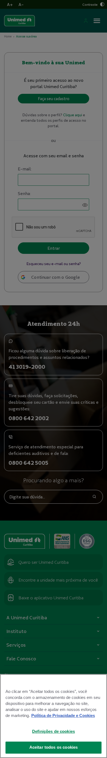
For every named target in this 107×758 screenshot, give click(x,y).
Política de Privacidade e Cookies (63, 715)
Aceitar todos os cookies (53, 747)
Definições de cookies (53, 731)
